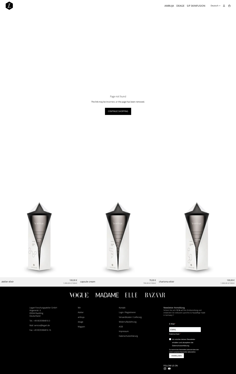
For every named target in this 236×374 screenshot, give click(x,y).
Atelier (81, 312)
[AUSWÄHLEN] (75, 273)
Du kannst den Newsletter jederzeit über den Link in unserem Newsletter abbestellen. (184, 351)
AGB (121, 326)
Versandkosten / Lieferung (130, 317)
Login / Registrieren (127, 312)
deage (80, 321)
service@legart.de (42, 325)
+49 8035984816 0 (42, 320)
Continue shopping (118, 111)
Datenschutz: (174, 334)
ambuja (81, 317)
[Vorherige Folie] (3, 238)
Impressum (124, 331)
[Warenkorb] (229, 5)
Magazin (81, 326)
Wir (79, 307)
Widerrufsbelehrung (127, 321)
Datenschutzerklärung (128, 336)
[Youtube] (169, 368)
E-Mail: (172, 324)
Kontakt (122, 307)
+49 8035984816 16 (42, 330)
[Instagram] (164, 368)
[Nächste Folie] (75, 238)
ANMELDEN (176, 356)
